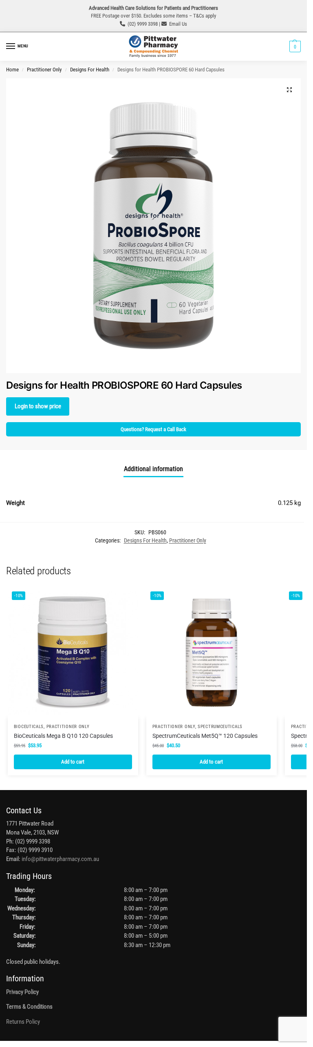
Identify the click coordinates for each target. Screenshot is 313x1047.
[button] (294, 46)
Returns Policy (23, 1021)
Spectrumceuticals (220, 726)
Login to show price (38, 406)
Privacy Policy (22, 992)
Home (12, 69)
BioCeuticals (29, 726)
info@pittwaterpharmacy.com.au (60, 859)
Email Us (178, 24)
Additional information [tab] (153, 469)
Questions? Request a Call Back (153, 429)
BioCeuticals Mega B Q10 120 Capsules (63, 736)
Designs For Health (89, 69)
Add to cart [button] (72, 762)
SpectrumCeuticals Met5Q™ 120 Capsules (205, 736)
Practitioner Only (44, 69)
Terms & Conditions (29, 1006)
